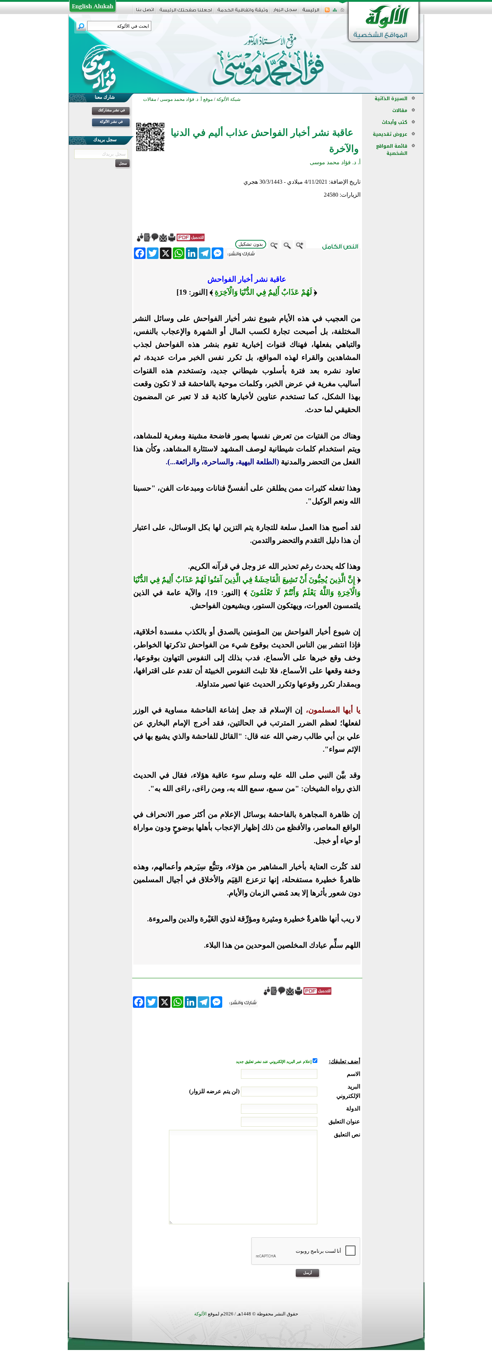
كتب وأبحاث (394, 122)
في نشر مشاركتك (111, 110)
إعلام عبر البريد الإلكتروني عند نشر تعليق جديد (274, 1062)
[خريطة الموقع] (335, 12)
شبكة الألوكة (228, 99)
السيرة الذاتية (391, 98)
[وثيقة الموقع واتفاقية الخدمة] (242, 12)
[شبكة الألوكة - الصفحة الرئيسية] (311, 12)
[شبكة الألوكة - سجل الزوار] (285, 12)
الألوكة (200, 1313)
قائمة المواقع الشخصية (391, 150)
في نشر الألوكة (111, 122)
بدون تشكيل (250, 244)
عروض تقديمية (390, 134)
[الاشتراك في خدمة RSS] (327, 12)
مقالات (399, 110)
